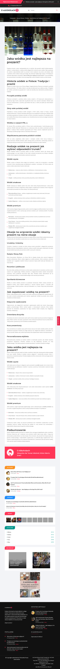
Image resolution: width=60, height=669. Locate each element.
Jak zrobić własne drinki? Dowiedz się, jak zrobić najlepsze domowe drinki (43, 658)
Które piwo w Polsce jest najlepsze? (21, 471)
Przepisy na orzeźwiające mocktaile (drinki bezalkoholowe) (27, 477)
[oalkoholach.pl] (56, 10)
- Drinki (18, 479)
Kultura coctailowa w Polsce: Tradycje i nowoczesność (16, 564)
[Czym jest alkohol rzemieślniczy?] (30, 585)
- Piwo (17, 473)
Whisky (30, 532)
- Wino (18, 486)
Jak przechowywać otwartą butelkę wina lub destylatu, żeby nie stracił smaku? (30, 483)
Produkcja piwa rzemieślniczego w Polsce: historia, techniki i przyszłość (41, 563)
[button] (58, 1)
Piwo (30, 539)
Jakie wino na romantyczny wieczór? (43, 667)
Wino (30, 542)
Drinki (30, 537)
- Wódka (18, 491)
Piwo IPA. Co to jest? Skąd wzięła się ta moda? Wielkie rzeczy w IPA (43, 661)
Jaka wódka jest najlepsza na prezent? (40, 18)
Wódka (27, 18)
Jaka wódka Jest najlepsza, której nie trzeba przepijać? (43, 664)
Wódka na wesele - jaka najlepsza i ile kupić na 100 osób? (40, 1)
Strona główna (20, 18)
